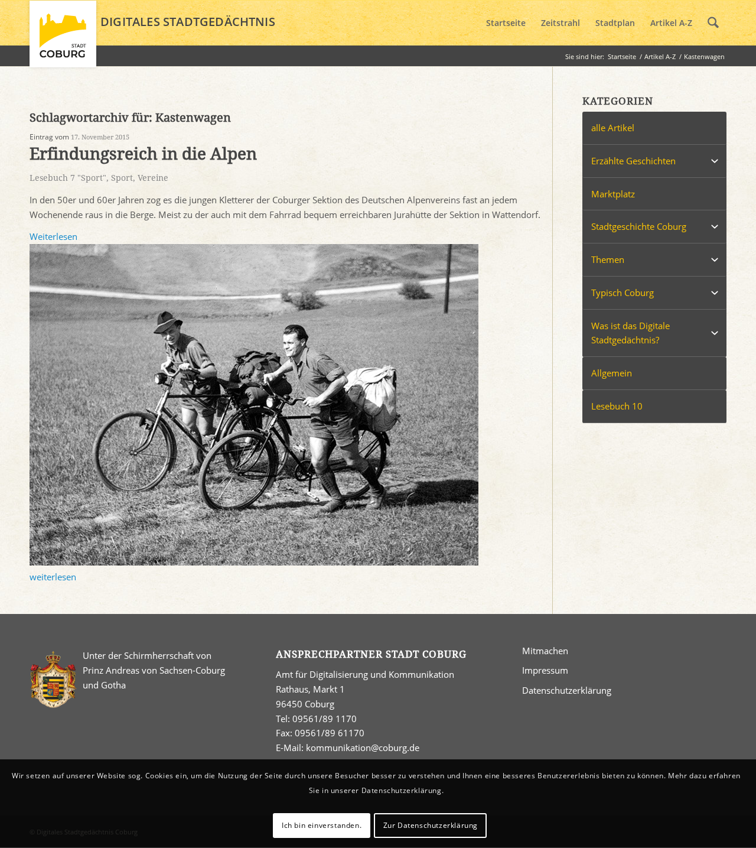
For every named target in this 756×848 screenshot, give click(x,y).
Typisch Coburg (622, 292)
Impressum (545, 670)
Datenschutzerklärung (566, 690)
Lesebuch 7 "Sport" (68, 178)
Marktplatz (613, 194)
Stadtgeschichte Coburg (638, 226)
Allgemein (611, 373)
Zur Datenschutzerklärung (430, 825)
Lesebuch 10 (617, 406)
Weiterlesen (53, 236)
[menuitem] (505, 23)
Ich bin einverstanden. (321, 825)
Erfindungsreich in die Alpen (143, 154)
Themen (607, 259)
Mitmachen (545, 651)
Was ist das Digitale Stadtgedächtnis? (630, 333)
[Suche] (713, 23)
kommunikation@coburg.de (362, 747)
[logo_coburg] (63, 39)
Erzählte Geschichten (633, 161)
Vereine (153, 178)
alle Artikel (612, 128)
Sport (122, 178)
